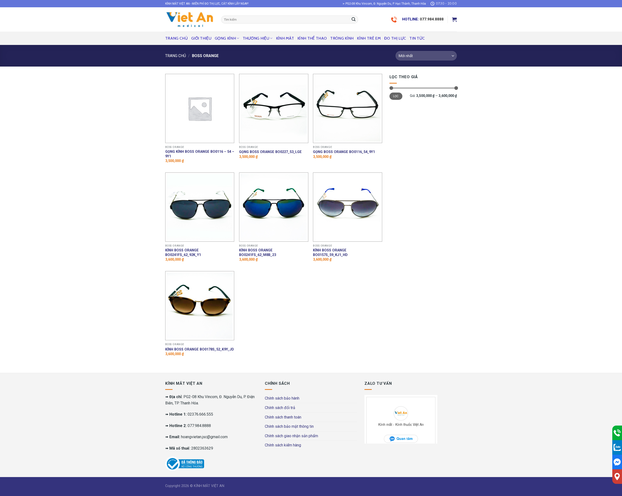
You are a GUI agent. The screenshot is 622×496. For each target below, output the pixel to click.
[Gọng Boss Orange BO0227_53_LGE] (273, 108)
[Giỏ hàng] (454, 19)
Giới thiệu (201, 38)
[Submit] (353, 20)
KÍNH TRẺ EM (369, 38)
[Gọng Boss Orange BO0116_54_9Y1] (347, 108)
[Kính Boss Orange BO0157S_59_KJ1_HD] (347, 207)
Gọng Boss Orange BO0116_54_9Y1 (344, 152)
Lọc (396, 96)
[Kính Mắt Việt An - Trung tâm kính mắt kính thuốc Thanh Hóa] (189, 19)
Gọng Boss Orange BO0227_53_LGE (270, 152)
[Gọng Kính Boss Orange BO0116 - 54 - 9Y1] (199, 108)
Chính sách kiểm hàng (283, 445)
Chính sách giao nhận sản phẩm (291, 436)
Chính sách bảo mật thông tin (289, 426)
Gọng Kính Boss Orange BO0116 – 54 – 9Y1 (199, 154)
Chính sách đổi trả (280, 407)
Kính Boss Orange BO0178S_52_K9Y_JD (199, 349)
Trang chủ (176, 38)
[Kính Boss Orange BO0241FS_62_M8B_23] (273, 207)
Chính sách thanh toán (283, 417)
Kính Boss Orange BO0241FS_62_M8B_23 (257, 252)
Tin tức (417, 38)
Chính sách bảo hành (282, 398)
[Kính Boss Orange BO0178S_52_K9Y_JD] (199, 305)
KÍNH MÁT (285, 38)
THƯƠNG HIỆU (256, 38)
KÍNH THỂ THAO (312, 38)
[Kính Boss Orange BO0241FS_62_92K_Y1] (199, 207)
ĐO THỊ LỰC (395, 38)
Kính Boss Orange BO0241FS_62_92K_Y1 (183, 252)
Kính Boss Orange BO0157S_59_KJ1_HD (330, 252)
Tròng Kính (342, 38)
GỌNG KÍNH (225, 38)
